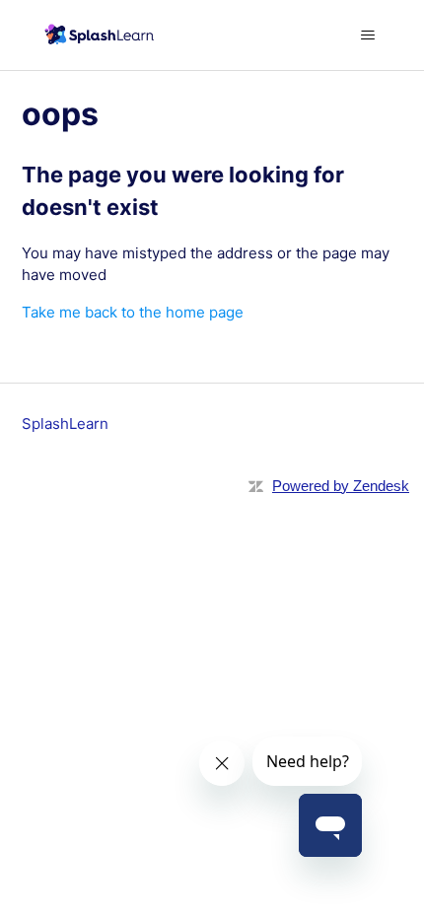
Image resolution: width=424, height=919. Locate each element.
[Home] (97, 35)
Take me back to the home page (133, 312)
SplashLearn (65, 423)
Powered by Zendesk (340, 485)
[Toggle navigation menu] (368, 35)
